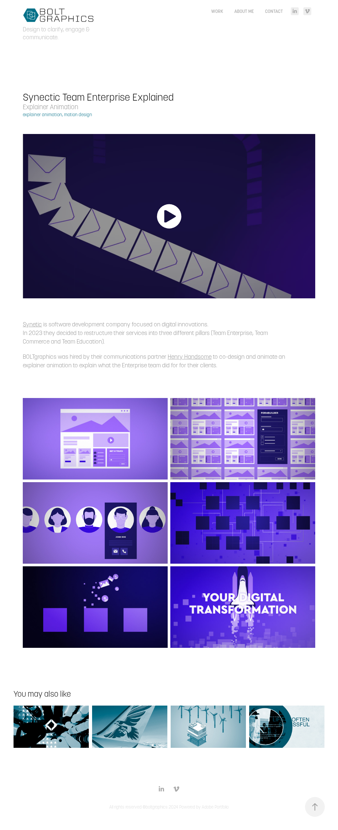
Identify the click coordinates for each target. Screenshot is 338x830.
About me (244, 11)
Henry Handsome (190, 356)
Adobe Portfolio (215, 807)
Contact (274, 11)
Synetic (32, 324)
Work (217, 11)
